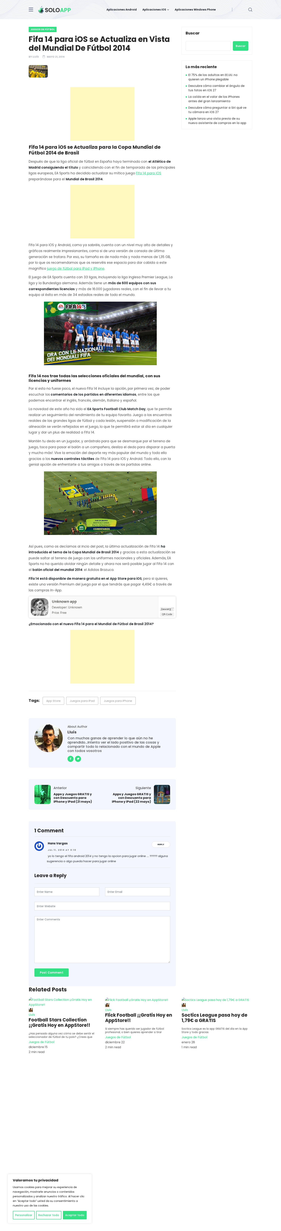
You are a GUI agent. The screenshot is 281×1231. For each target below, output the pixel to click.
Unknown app (64, 601)
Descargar (167, 609)
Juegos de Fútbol (43, 29)
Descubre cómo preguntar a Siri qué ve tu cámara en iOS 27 (217, 110)
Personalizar (23, 1215)
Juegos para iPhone (118, 701)
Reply (161, 844)
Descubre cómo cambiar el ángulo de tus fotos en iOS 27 (216, 88)
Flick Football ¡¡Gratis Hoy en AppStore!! (138, 1017)
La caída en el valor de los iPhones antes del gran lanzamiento (214, 99)
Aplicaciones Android (121, 9)
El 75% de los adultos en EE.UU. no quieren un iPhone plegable (212, 77)
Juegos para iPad (82, 701)
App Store (53, 701)
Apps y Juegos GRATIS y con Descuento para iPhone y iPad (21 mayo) (73, 797)
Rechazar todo (48, 1215)
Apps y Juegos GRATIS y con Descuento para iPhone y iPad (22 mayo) (131, 797)
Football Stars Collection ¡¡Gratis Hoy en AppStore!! (59, 1022)
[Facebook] (70, 759)
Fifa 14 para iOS (148, 173)
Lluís (35, 56)
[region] (50, 1198)
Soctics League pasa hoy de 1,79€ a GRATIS (214, 1017)
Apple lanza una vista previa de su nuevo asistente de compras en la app (217, 121)
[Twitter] (78, 759)
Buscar (193, 33)
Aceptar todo (74, 1215)
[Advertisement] (103, 114)
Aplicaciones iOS (154, 9)
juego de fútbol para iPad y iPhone (75, 268)
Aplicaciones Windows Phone (195, 9)
